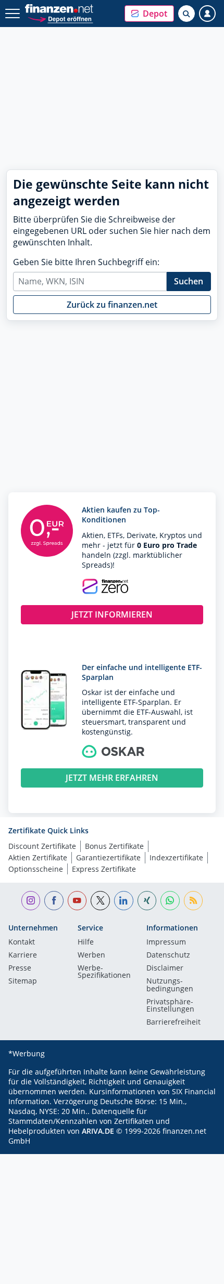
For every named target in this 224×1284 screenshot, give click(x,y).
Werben (91, 955)
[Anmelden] (207, 13)
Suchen (188, 281)
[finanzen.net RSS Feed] (193, 900)
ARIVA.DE (98, 1131)
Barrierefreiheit (173, 1022)
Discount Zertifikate (42, 846)
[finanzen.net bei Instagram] (31, 900)
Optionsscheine (35, 869)
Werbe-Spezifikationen (104, 972)
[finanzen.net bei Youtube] (77, 900)
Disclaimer (164, 968)
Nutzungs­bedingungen (169, 985)
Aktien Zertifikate (37, 857)
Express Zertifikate (104, 869)
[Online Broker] (60, 18)
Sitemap (22, 981)
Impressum (166, 942)
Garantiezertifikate (108, 857)
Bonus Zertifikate (114, 846)
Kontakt (21, 942)
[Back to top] (195, 1271)
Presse (19, 968)
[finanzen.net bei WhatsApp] (170, 900)
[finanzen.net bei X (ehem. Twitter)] (100, 900)
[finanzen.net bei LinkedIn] (123, 900)
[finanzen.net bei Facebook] (54, 900)
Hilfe (86, 942)
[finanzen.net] (59, 9)
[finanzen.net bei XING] (147, 900)
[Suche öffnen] (186, 13)
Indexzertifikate (176, 857)
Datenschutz (168, 955)
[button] (149, 13)
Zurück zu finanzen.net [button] (112, 304)
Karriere (22, 955)
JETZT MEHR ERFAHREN (112, 777)
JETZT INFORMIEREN (112, 614)
